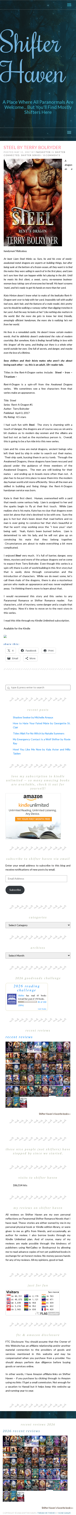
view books (42, 1009)
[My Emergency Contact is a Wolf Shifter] (52, 1090)
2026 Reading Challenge (27, 987)
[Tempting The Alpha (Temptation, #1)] (9, 1046)
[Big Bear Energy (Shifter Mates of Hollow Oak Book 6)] (38, 1057)
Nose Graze (64, 1513)
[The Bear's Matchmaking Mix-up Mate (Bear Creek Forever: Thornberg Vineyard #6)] (45, 1046)
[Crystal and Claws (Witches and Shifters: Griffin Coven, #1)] (59, 1047)
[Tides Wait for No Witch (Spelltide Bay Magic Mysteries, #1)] (59, 1090)
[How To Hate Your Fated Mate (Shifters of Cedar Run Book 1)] (66, 1090)
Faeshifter (43, 152)
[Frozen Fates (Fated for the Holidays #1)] (66, 1079)
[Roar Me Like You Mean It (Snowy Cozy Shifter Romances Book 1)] (30, 1047)
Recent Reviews (19, 1037)
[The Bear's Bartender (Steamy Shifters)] (23, 1090)
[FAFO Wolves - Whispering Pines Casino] (23, 1058)
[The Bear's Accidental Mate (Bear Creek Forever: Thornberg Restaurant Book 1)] (16, 1068)
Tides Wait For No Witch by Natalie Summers (38, 733)
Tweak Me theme (46, 1513)
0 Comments (51, 155)
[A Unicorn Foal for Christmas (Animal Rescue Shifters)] (16, 1057)
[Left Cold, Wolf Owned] (38, 1090)
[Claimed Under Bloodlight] (30, 1068)
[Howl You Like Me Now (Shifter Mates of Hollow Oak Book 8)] (45, 1090)
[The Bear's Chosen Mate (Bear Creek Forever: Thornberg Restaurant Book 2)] (16, 1090)
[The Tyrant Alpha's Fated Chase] (16, 1046)
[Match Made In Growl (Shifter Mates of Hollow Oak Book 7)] (30, 1079)
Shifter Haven (32, 57)
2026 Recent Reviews (21, 1431)
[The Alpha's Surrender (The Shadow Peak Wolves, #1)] (66, 1058)
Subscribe (15, 889)
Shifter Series (31, 155)
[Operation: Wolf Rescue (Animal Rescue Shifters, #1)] (9, 1057)
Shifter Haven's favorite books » (54, 1114)
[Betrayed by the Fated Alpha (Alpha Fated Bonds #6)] (59, 1079)
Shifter (21, 995)
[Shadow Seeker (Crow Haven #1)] (23, 1102)
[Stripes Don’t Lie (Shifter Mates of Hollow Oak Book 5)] (66, 1046)
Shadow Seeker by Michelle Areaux (33, 717)
